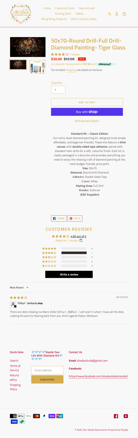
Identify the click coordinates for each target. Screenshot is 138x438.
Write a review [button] (69, 274)
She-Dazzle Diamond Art (95, 430)
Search (14, 360)
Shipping (71, 70)
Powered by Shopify (118, 430)
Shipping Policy (15, 387)
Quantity (56, 83)
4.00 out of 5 (78, 236)
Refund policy (14, 377)
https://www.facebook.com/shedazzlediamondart (98, 376)
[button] (60, 54)
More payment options (87, 120)
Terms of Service (15, 368)
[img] (18, 297)
